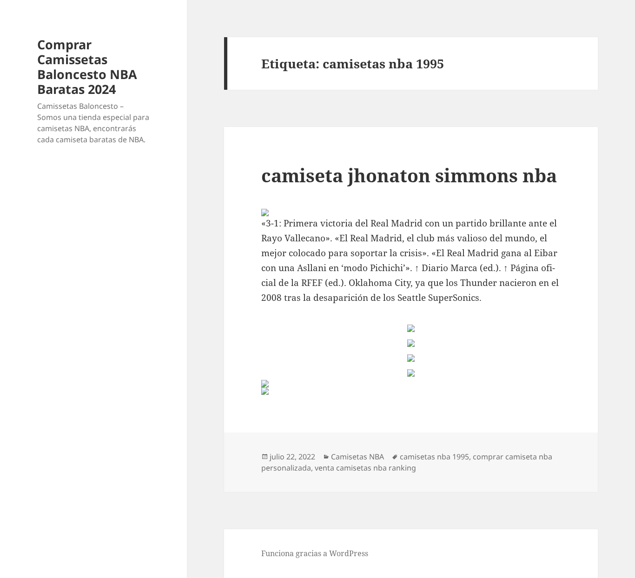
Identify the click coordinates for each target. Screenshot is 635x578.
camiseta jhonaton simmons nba (409, 175)
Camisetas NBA (357, 457)
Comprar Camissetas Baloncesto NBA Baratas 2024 (87, 67)
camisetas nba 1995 (434, 457)
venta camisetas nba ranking (365, 468)
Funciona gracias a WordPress (314, 553)
